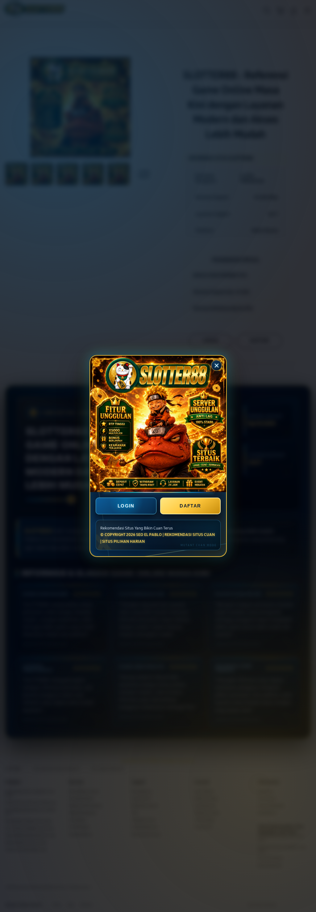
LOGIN (126, 505)
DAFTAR (190, 505)
